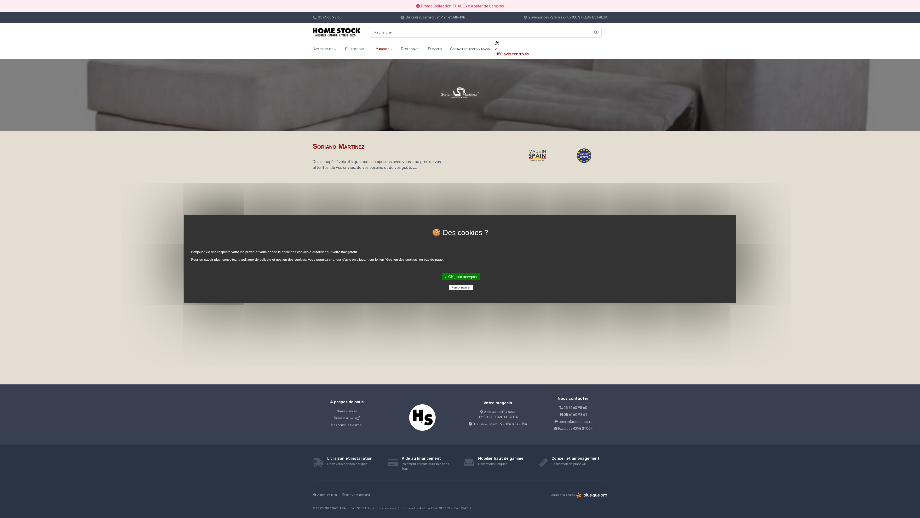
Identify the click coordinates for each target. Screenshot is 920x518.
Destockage (410, 49)
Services (435, 49)
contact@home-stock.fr (575, 422)
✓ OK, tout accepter (460, 277)
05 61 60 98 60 (330, 17)
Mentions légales (325, 495)
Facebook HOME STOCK (575, 429)
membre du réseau (563, 495)
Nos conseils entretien (346, 425)
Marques (382, 49)
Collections (354, 49)
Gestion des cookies (356, 495)
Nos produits (323, 49)
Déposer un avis (345, 418)
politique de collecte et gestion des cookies (273, 259)
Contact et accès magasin (470, 49)
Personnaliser (460, 287)
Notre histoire (347, 411)
